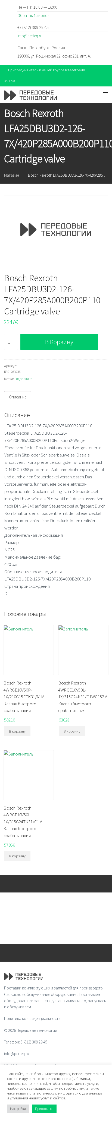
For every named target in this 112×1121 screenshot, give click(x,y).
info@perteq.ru (29, 35)
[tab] (17, 397)
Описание (17, 397)
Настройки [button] (18, 1108)
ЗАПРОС (10, 81)
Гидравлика (23, 379)
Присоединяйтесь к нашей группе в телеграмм (46, 70)
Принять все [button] (44, 1108)
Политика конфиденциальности (32, 1018)
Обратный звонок (33, 15)
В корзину (59, 342)
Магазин (11, 175)
